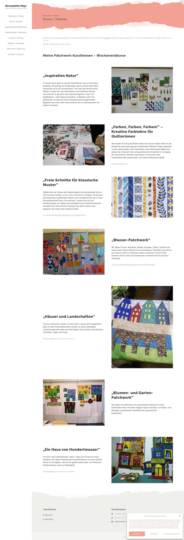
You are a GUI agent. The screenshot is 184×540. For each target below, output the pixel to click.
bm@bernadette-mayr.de (122, 521)
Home (45, 15)
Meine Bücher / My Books (16, 32)
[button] (180, 516)
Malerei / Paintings (16, 43)
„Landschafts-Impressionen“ (65, 339)
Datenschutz (49, 519)
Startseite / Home (16, 16)
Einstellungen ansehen (172, 534)
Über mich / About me (16, 49)
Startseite (62, 44)
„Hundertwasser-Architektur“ (65, 471)
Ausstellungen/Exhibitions (16, 27)
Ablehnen (154, 534)
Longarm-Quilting (16, 38)
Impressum (48, 515)
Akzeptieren (137, 534)
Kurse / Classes (15, 21)
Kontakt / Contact (16, 54)
